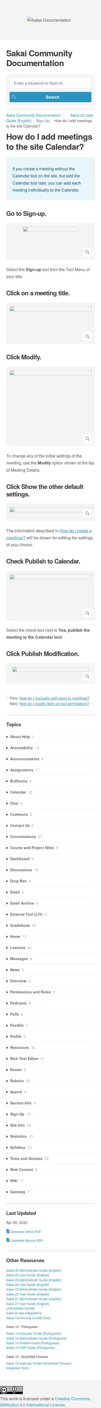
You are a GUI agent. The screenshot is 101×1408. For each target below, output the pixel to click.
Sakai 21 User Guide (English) (27, 1303)
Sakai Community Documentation (33, 115)
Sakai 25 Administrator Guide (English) (33, 1270)
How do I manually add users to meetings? (54, 698)
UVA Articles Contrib (20, 1308)
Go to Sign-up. (26, 213)
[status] (50, 178)
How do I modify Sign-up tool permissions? (54, 703)
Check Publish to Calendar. (43, 561)
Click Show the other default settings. (44, 490)
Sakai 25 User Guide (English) (27, 1275)
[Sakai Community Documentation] (49, 20)
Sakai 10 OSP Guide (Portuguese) (30, 1347)
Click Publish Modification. (42, 653)
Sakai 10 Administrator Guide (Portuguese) (36, 1338)
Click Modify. (23, 357)
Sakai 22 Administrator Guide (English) (33, 1289)
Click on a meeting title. (38, 293)
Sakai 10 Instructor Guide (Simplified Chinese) (38, 1363)
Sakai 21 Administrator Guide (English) (33, 1298)
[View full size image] (50, 241)
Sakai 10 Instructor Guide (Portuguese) (33, 1333)
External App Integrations (24, 1313)
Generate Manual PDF (27, 1240)
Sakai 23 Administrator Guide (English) (33, 1280)
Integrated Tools (17, 1368)
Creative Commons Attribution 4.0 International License (45, 1402)
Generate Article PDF (26, 1231)
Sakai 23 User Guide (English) (27, 1284)
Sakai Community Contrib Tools (28, 1318)
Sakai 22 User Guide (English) (27, 1294)
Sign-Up (42, 120)
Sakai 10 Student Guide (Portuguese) (32, 1343)
